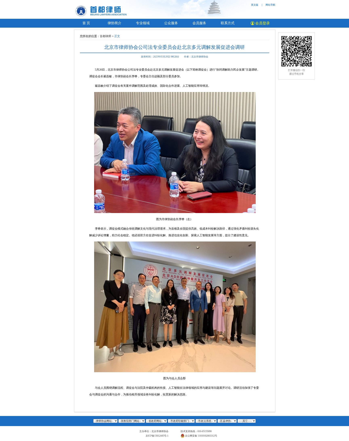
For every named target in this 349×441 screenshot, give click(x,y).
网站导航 (270, 4)
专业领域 (143, 23)
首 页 (86, 23)
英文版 (254, 4)
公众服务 (171, 23)
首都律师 (105, 36)
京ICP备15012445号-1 (157, 435)
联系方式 (227, 23)
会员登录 (262, 23)
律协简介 (114, 23)
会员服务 (199, 23)
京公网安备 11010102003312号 (201, 435)
